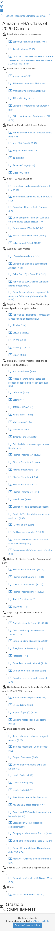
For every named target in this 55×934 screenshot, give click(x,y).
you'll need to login (40, 921)
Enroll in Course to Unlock (27, 925)
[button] (2, 2)
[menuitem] (2, 7)
